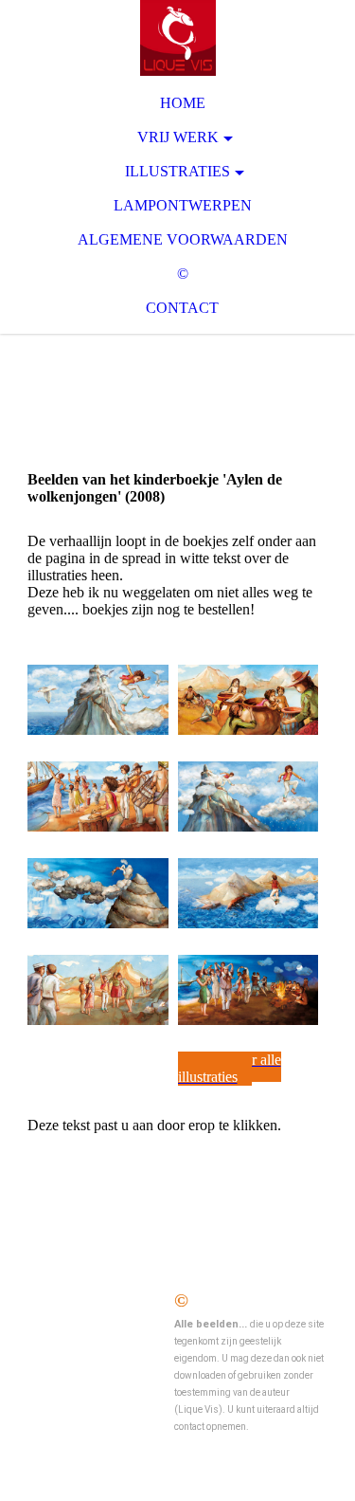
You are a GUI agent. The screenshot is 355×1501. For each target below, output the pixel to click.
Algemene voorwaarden (183, 239)
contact (182, 308)
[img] (177, 38)
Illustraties (177, 171)
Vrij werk (178, 137)
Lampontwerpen (183, 205)
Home (182, 103)
